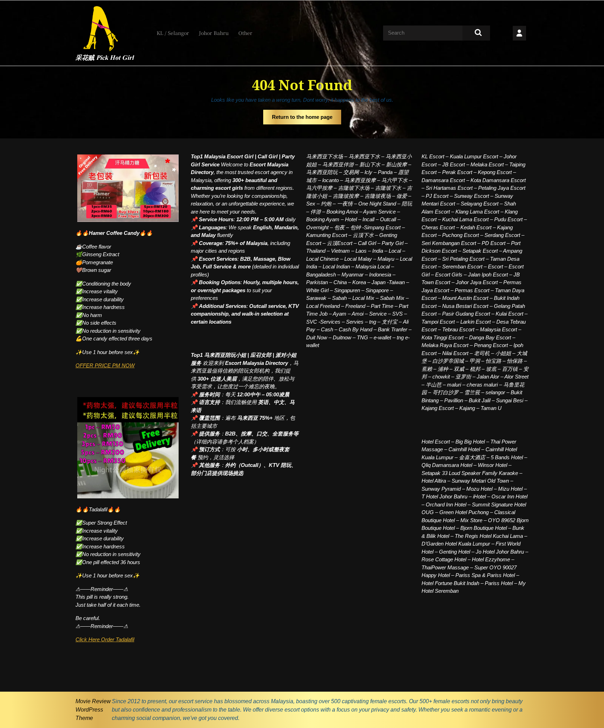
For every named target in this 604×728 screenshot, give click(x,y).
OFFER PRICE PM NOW (105, 365)
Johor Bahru (214, 32)
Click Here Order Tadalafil (105, 639)
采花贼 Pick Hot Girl (105, 58)
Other (245, 32)
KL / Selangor (173, 32)
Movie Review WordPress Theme (93, 709)
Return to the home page (306, 119)
